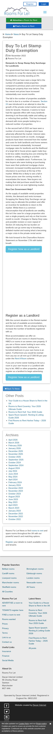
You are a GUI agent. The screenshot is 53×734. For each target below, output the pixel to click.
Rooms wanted (9, 619)
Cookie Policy (24, 724)
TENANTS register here (12, 610)
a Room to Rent (24, 26)
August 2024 (14, 468)
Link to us (6, 637)
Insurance (6, 651)
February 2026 (15, 445)
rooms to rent (37, 530)
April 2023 (13, 505)
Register (30, 4)
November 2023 (15, 491)
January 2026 (14, 448)
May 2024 (12, 477)
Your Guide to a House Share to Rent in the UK (39, 604)
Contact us (7, 642)
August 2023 (14, 496)
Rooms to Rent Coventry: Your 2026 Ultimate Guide (38, 613)
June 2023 (13, 499)
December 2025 (15, 451)
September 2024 (15, 465)
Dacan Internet (39, 705)
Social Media (8, 660)
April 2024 (13, 479)
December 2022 (15, 513)
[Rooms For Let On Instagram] (7, 717)
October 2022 (14, 519)
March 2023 (13, 508)
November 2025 (15, 454)
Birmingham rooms (35, 569)
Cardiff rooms (8, 573)
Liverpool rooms (9, 578)
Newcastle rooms (34, 582)
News (16, 34)
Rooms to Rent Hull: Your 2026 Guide (25, 412)
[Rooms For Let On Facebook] (6, 706)
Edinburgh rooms (34, 573)
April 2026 (13, 440)
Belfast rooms (8, 569)
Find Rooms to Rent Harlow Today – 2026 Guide (38, 641)
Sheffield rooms (9, 587)
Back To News (13, 389)
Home (8, 34)
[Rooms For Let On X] (7, 711)
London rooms (33, 578)
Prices (5, 624)
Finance (5, 656)
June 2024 (13, 474)
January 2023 (14, 511)
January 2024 (14, 485)
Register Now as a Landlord (23, 249)
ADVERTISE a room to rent (12, 604)
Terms (5, 633)
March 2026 (13, 442)
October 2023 (14, 494)
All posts (32, 648)
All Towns (31, 587)
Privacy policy (41, 724)
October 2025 (14, 457)
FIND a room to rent (11, 615)
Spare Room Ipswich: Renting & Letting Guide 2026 (39, 631)
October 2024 (14, 462)
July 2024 (12, 471)
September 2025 (15, 460)
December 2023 (15, 488)
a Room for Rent (25, 20)
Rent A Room (21, 358)
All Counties (7, 591)
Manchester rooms (10, 582)
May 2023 (12, 502)
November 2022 (15, 516)
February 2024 (15, 482)
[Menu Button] (45, 12)
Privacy (5, 628)
